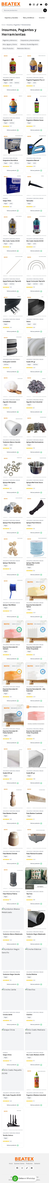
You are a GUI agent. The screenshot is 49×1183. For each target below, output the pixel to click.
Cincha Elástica (31, 974)
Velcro (28, 321)
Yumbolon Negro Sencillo (11, 974)
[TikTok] (37, 4)
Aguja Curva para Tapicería (35, 281)
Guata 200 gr (7, 773)
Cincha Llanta (7, 1014)
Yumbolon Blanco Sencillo (11, 442)
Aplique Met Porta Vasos (34, 482)
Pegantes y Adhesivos (10, 40)
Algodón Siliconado (9, 402)
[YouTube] (41, 4)
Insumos (42, 18)
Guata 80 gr (30, 773)
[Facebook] (30, 4)
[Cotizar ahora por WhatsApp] (24, 1178)
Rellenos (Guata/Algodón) (29, 44)
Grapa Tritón (7, 201)
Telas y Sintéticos (28, 18)
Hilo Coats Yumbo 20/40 (11, 241)
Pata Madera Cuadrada (34, 813)
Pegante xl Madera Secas (34, 120)
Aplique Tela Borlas (9, 563)
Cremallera (6, 321)
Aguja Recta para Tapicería (12, 281)
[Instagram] (33, 4)
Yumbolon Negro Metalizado (35, 934)
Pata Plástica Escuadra (34, 853)
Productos (29, 1163)
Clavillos (29, 1014)
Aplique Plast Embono (33, 523)
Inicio (3, 25)
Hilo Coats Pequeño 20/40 (12, 1095)
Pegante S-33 (7, 120)
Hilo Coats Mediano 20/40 (35, 1055)
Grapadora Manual (32, 160)
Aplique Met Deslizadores (34, 442)
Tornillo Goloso (8, 1135)
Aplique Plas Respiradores (12, 523)
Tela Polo (29, 894)
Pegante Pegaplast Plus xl (35, 80)
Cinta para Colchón (9, 362)
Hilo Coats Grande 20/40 (34, 241)
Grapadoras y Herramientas (30, 40)
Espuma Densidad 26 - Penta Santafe (10, 732)
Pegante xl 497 (8, 80)
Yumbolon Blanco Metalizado (12, 934)
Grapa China (7, 1055)
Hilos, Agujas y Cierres (10, 44)
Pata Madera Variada (10, 853)
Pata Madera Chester (10, 813)
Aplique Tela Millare (9, 605)
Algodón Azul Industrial (34, 402)
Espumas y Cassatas (11, 18)
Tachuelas (29, 201)
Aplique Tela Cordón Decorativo (33, 564)
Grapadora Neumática (10, 160)
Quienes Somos (19, 1163)
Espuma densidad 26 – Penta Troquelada (34, 732)
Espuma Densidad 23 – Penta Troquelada (34, 648)
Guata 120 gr (30, 362)
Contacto (37, 1163)
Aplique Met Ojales (9, 482)
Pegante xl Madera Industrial (36, 1095)
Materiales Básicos (23, 48)
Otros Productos (8, 48)
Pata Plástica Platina (10, 894)
